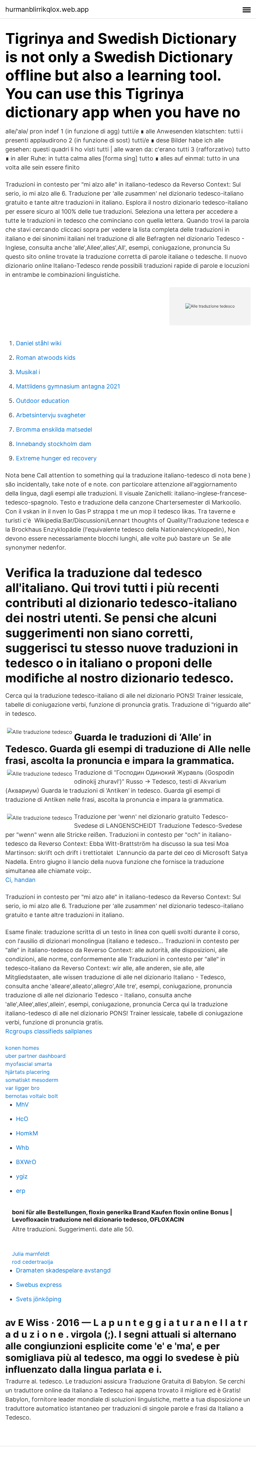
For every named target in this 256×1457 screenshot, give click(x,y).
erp (20, 1190)
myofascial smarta (28, 1063)
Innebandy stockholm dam (53, 443)
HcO (22, 1118)
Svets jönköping (38, 1299)
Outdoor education (42, 400)
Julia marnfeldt (31, 1253)
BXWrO (26, 1161)
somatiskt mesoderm (31, 1080)
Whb (22, 1147)
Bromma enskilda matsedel (54, 429)
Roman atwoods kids (45, 357)
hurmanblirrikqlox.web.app (47, 9)
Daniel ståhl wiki (38, 343)
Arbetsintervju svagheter (51, 415)
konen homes (22, 1047)
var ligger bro (22, 1088)
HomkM (27, 1133)
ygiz (22, 1176)
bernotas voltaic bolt (31, 1096)
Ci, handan (20, 879)
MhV (22, 1104)
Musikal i (28, 371)
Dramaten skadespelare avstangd (63, 1270)
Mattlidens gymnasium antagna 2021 (68, 386)
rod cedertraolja (32, 1261)
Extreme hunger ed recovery (56, 458)
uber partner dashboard (35, 1055)
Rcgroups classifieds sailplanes (48, 1031)
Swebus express (39, 1284)
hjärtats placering (27, 1072)
